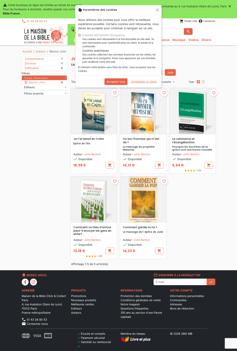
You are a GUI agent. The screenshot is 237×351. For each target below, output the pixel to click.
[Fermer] (157, 10)
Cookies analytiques (95, 50)
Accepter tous (116, 81)
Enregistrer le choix (144, 81)
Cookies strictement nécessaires (103, 35)
